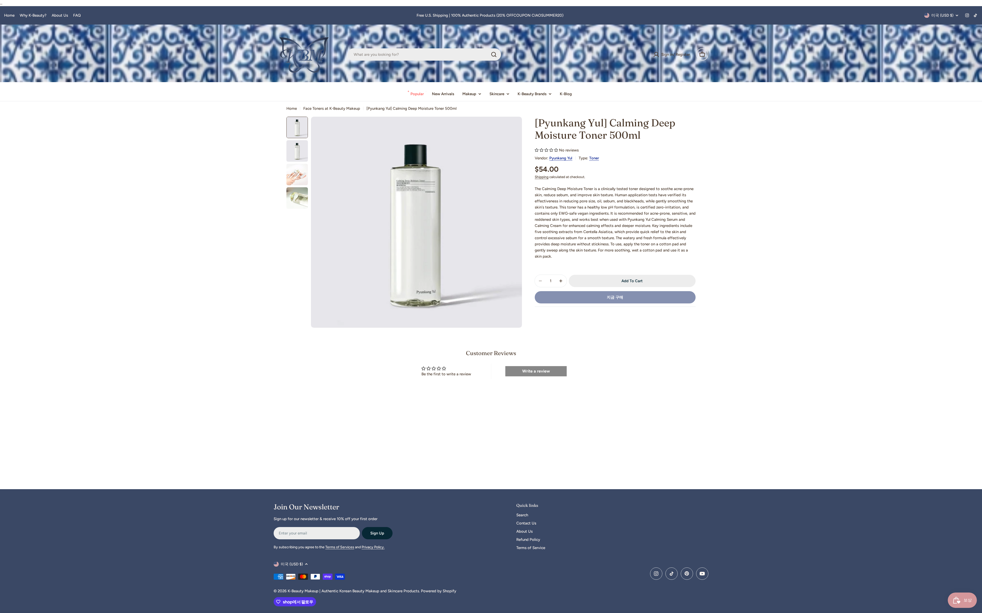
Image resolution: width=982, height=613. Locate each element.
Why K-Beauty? (33, 15)
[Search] (494, 54)
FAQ (77, 15)
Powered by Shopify (438, 591)
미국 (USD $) (942, 15)
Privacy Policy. (373, 547)
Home (9, 15)
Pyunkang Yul (560, 158)
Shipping (542, 177)
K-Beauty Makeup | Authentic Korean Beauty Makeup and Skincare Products (353, 591)
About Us (60, 15)
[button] (546, 150)
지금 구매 (615, 297)
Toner (594, 158)
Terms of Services (339, 547)
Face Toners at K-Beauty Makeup (331, 108)
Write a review (536, 371)
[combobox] (424, 54)
